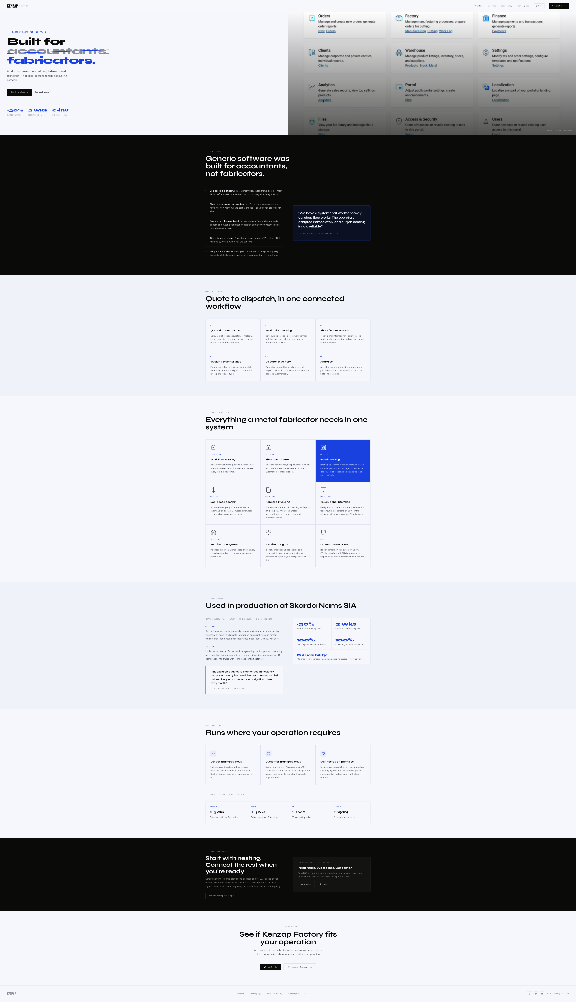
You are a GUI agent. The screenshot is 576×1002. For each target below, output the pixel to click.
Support (240, 994)
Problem (478, 6)
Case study (506, 6)
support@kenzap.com (302, 967)
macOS (325, 884)
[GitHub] (536, 993)
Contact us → (559, 6)
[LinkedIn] (529, 993)
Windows (308, 884)
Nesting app (523, 6)
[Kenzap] (11, 993)
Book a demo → (19, 92)
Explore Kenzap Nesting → (221, 895)
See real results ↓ (44, 92)
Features (491, 6)
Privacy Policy (274, 994)
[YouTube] (542, 993)
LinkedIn (272, 967)
